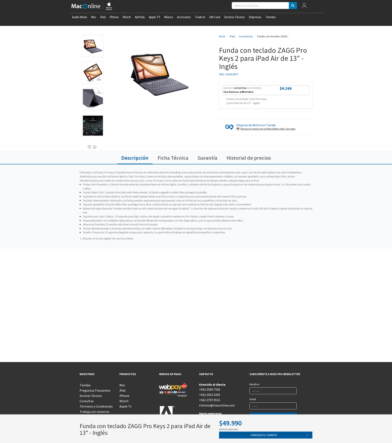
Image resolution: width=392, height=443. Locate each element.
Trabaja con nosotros (94, 412)
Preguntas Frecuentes (95, 390)
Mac (93, 17)
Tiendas (270, 17)
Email (252, 399)
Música (168, 17)
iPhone (114, 17)
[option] (93, 48)
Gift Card (214, 17)
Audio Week (79, 17)
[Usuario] (304, 6)
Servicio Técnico (234, 17)
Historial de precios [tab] (249, 157)
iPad (103, 17)
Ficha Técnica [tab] (173, 157)
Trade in (200, 17)
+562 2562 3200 (209, 395)
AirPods (140, 17)
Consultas (87, 401)
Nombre (254, 384)
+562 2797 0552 (209, 400)
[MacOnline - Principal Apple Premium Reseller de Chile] (91, 6)
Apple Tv (125, 406)
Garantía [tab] (207, 157)
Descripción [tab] (134, 157)
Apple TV (154, 17)
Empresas (255, 17)
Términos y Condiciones (96, 406)
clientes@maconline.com (216, 405)
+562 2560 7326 (209, 389)
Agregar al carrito (264, 435)
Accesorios (184, 17)
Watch (127, 17)
